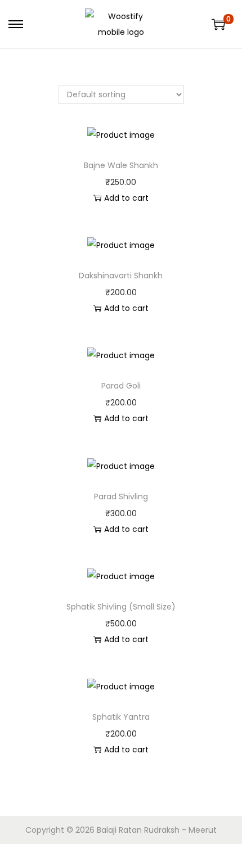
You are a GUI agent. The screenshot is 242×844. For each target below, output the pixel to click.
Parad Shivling (121, 496)
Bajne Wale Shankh (121, 165)
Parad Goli (121, 385)
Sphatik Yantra (121, 717)
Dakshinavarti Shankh (121, 275)
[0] (218, 24)
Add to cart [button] (126, 198)
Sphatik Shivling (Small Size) (121, 606)
